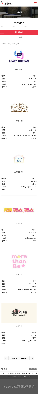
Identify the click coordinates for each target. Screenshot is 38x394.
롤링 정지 (34, 369)
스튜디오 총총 (19, 121)
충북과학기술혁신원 (27, 373)
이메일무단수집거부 (21, 377)
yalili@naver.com (31, 238)
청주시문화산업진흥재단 (13, 373)
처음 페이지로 (6, 358)
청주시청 (3, 373)
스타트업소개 (19, 32)
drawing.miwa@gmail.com (27, 289)
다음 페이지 (23, 358)
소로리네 (19, 326)
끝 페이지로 (32, 358)
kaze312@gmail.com (29, 341)
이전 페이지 (14, 358)
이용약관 (30, 377)
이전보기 (31, 369)
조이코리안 (19, 70)
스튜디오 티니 (19, 172)
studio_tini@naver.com (29, 187)
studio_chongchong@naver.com (25, 135)
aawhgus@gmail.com (29, 84)
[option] (3, 373)
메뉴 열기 (35, 3)
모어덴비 (19, 275)
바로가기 (34, 87)
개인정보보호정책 (10, 377)
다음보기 (33, 369)
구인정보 (19, 37)
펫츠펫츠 (19, 223)
